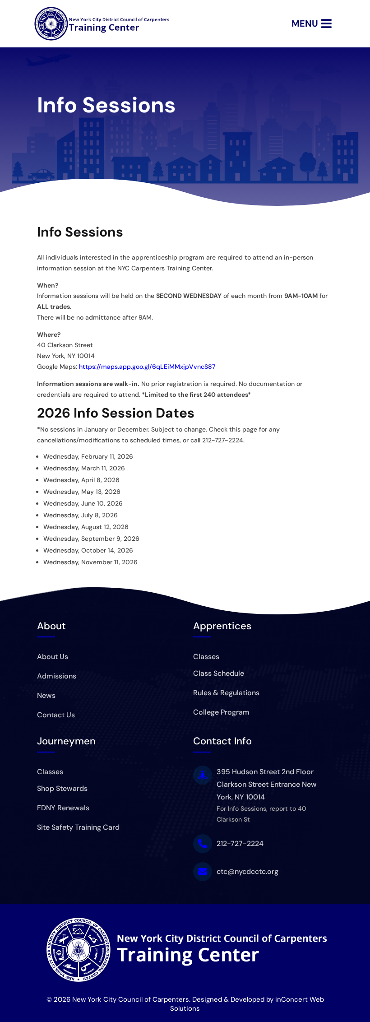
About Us (52, 656)
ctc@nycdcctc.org (247, 871)
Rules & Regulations (226, 692)
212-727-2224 (240, 843)
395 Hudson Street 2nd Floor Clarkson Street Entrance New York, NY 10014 (267, 784)
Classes (206, 656)
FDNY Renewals (63, 808)
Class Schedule (218, 673)
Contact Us (56, 715)
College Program (221, 712)
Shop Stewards (62, 788)
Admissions (56, 676)
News (46, 695)
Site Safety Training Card (78, 827)
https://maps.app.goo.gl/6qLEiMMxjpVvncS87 (147, 366)
